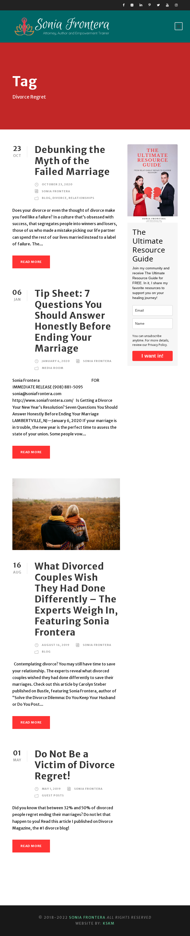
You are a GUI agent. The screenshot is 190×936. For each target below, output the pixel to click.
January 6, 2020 (56, 361)
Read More (31, 262)
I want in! (153, 356)
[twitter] (158, 5)
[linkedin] (141, 5)
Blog (46, 198)
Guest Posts (53, 795)
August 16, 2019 (56, 645)
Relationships (81, 198)
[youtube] (167, 5)
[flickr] (132, 5)
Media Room (52, 368)
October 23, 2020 (57, 184)
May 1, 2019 (51, 788)
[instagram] (176, 5)
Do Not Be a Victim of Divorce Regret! (75, 765)
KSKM (109, 923)
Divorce (59, 198)
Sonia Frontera (56, 191)
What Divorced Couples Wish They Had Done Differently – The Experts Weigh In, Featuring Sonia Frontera (76, 599)
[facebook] (123, 5)
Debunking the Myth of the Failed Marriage (72, 160)
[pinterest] (149, 5)
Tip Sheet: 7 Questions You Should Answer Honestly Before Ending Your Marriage (73, 321)
